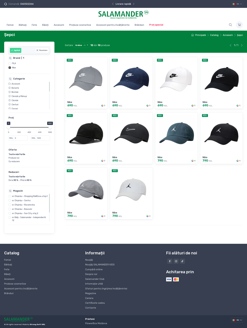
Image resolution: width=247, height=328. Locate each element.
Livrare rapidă (123, 3)
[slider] (8, 127)
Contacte (90, 307)
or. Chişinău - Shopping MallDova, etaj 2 (30, 196)
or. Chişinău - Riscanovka (23, 205)
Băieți (7, 274)
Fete (6, 269)
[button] (230, 24)
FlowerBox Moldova (96, 323)
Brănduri (9, 293)
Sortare (69, 45)
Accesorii (9, 279)
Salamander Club (94, 279)
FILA (14, 63)
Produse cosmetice (15, 283)
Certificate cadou (95, 302)
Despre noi (91, 274)
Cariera (89, 298)
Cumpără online (94, 269)
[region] (29, 65)
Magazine (90, 293)
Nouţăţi (89, 259)
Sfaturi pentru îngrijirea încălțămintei (106, 288)
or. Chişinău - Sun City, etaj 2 (25, 213)
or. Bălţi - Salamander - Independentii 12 (29, 219)
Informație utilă (94, 283)
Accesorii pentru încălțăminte (20, 288)
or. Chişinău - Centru (21, 200)
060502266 (27, 3)
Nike (14, 67)
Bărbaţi (8, 264)
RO (238, 4)
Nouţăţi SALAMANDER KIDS (99, 264)
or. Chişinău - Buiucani (22, 209)
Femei (7, 259)
